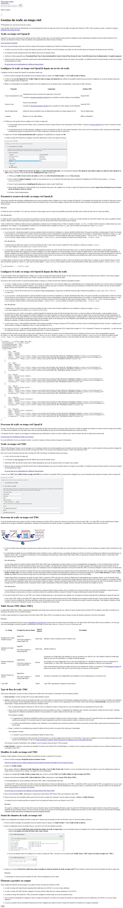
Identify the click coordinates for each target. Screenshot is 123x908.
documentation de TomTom (38, 287)
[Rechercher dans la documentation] (20, 5)
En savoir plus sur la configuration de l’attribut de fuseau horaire (24, 64)
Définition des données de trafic (10, 30)
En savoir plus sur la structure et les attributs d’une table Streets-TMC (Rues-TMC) (30, 790)
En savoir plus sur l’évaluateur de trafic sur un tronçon (17, 437)
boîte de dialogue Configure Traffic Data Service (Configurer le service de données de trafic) (64, 740)
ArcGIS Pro (4, 3)
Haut (3, 906)
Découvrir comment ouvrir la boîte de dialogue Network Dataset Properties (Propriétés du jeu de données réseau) (39, 762)
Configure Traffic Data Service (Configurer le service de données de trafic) (27, 811)
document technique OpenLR (40, 97)
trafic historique (19, 459)
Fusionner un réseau (113, 666)
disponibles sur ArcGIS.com (37, 622)
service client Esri (95, 124)
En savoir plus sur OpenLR (9, 43)
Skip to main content (7, 1)
